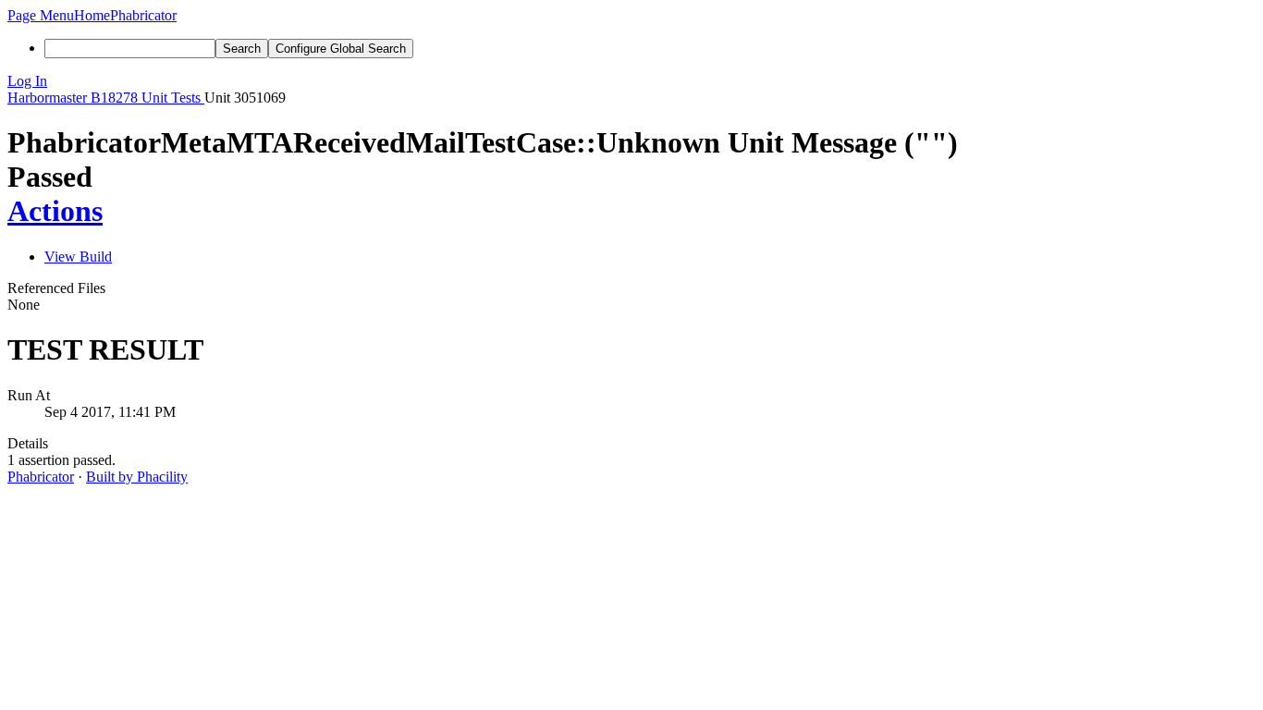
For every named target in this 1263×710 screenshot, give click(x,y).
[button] (40, 15)
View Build (78, 256)
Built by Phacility (137, 476)
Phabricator (40, 476)
